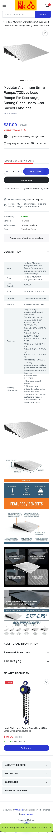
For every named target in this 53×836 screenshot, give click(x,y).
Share (46, 188)
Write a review (10, 113)
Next (47, 715)
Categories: (9, 225)
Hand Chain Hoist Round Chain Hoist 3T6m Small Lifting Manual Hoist (25, 729)
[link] (46, 682)
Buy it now (26, 180)
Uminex (19, 809)
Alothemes (27, 814)
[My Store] (26, 5)
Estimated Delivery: (17, 199)
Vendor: (7, 220)
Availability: (9, 216)
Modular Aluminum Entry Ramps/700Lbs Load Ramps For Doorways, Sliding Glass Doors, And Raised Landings (24, 97)
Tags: (6, 229)
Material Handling (29, 225)
